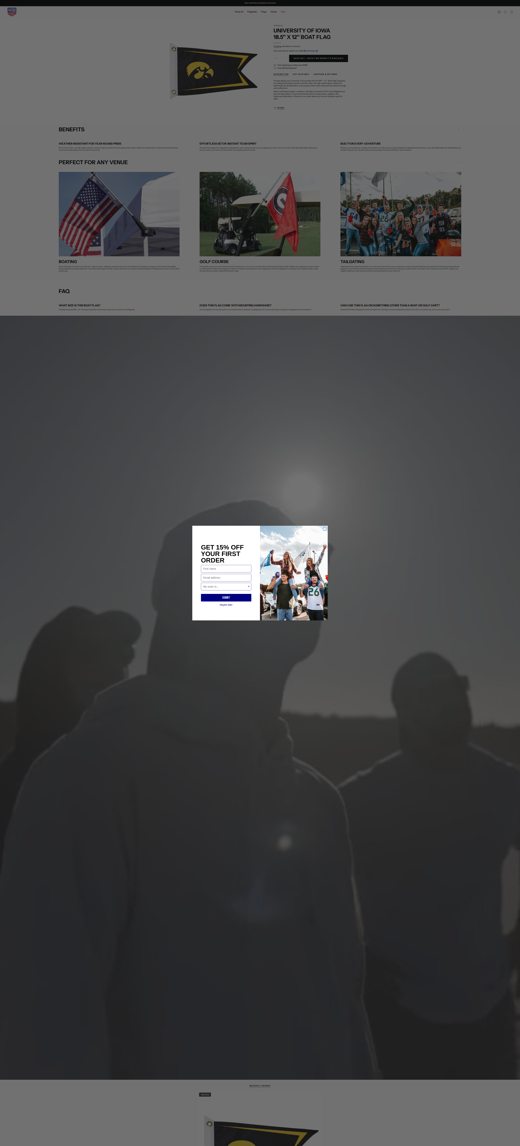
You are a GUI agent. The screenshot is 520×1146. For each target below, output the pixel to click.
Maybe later (226, 605)
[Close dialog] (325, 529)
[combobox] (225, 586)
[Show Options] (248, 586)
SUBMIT (226, 598)
